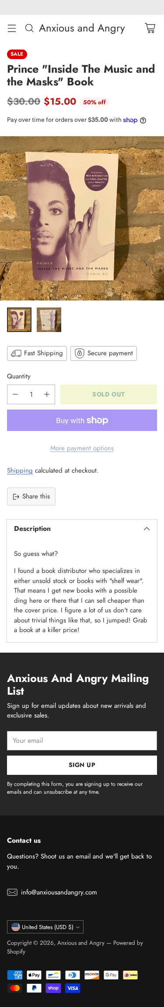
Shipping (20, 470)
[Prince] (82, 218)
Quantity (19, 376)
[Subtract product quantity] (15, 394)
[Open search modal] (29, 28)
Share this (36, 496)
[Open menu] (12, 28)
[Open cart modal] (150, 28)
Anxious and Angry (81, 943)
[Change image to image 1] (19, 319)
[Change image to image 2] (49, 319)
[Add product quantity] (47, 394)
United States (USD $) (47, 927)
